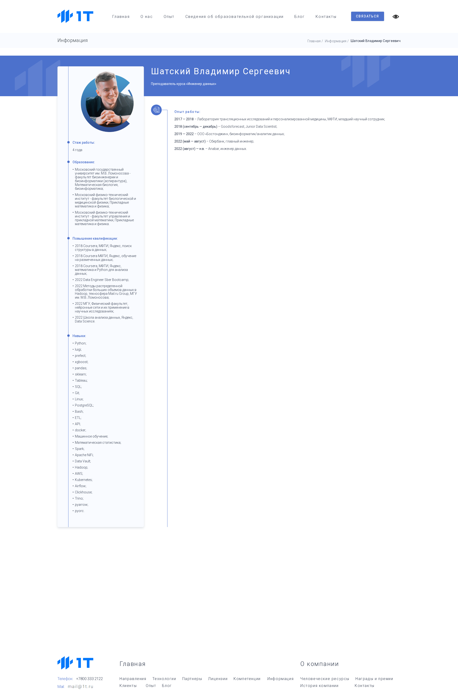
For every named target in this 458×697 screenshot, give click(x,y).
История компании (319, 685)
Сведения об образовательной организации (234, 16)
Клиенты (128, 685)
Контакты (326, 16)
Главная (121, 16)
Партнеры (192, 678)
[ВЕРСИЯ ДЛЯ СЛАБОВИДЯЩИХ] (396, 16)
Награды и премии (374, 678)
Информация (336, 41)
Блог (299, 16)
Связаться (367, 16)
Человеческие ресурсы (324, 678)
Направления (133, 678)
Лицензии (218, 678)
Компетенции (247, 678)
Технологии (164, 678)
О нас (147, 16)
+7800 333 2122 (89, 678)
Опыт (169, 16)
